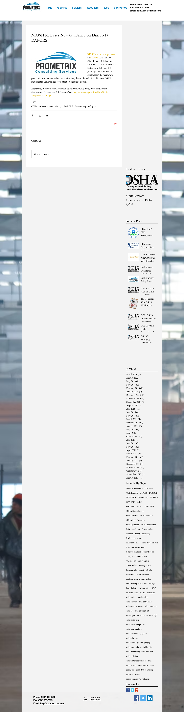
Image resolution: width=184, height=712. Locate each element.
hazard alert (131, 588)
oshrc (150, 660)
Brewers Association (134, 488)
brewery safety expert (135, 570)
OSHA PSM (149, 506)
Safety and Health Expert (136, 556)
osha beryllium (143, 597)
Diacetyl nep (80, 106)
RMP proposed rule (150, 542)
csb (145, 583)
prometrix (130, 669)
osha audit (151, 592)
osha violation (132, 656)
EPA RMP (130, 502)
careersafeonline (142, 574)
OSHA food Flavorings (135, 520)
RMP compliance (133, 542)
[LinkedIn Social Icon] (150, 698)
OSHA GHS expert (134, 506)
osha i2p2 (153, 615)
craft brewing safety (134, 583)
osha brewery (131, 601)
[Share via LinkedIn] (46, 115)
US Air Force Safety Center (137, 560)
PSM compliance (133, 529)
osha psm (130, 647)
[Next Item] (153, 182)
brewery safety (145, 565)
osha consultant (46, 106)
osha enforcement (142, 610)
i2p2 (154, 588)
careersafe (130, 574)
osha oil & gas (132, 638)
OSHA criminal (146, 515)
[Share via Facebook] (32, 115)
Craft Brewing (132, 492)
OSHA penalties (132, 524)
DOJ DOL (153, 492)
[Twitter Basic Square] (132, 690)
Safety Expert (148, 551)
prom (152, 665)
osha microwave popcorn (136, 633)
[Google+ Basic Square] (136, 690)
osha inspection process (135, 624)
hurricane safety (144, 588)
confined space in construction (138, 579)
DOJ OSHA (131, 497)
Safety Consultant (133, 551)
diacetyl (58, 106)
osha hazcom (142, 615)
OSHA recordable (148, 524)
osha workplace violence (136, 660)
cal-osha (149, 570)
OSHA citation (132, 515)
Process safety (147, 529)
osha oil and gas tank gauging (138, 642)
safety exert (93, 106)
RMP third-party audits (135, 547)
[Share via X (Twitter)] (39, 115)
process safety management (137, 665)
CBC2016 (149, 488)
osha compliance (145, 601)
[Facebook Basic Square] (128, 690)
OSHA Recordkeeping (135, 511)
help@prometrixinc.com (149, 10)
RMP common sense (134, 538)
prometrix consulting (144, 669)
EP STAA (154, 497)
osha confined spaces (134, 606)
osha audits (130, 597)
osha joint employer (134, 628)
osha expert (131, 615)
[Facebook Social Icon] (136, 698)
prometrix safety (133, 674)
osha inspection (132, 619)
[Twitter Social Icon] (143, 698)
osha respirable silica (144, 647)
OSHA (34, 106)
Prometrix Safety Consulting (138, 533)
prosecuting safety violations (138, 678)
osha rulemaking (133, 651)
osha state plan (147, 651)
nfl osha (129, 592)
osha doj (129, 610)
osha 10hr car (139, 592)
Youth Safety (131, 565)
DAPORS (68, 106)
